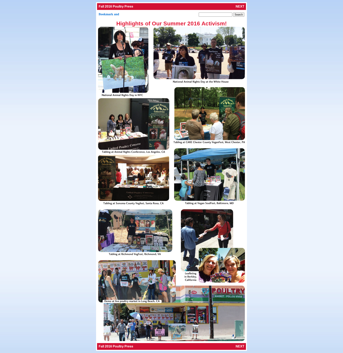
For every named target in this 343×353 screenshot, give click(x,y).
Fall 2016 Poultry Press (116, 6)
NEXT (240, 6)
